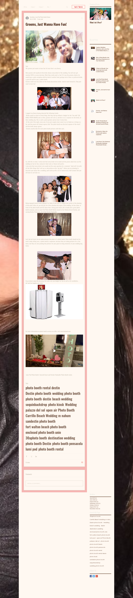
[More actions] (82, 18)
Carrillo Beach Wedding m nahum (48, 415)
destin (47, 399)
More (48, 7)
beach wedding (62, 399)
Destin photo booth (38, 393)
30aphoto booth (36, 438)
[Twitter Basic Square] (94, 576)
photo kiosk (56, 404)
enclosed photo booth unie (43, 432)
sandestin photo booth (40, 421)
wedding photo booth (66, 393)
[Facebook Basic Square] (91, 576)
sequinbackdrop (36, 404)
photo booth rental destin (43, 387)
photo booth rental (50, 449)
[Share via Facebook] (26, 456)
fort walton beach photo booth (46, 426)
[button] (67, 7)
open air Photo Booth (60, 410)
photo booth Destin (38, 443)
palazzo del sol (35, 410)
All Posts (25, 7)
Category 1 (33, 7)
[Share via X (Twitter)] (31, 456)
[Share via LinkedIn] (36, 456)
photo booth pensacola (67, 443)
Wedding (71, 404)
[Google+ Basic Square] (97, 576)
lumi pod (31, 449)
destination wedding (61, 438)
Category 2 (41, 7)
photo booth (34, 399)
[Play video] (54, 351)
